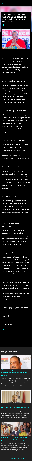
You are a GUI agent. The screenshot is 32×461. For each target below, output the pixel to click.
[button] (3, 25)
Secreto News (9, 3)
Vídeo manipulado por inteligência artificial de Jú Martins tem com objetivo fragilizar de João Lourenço (15, 372)
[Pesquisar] (29, 3)
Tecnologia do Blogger (17, 458)
